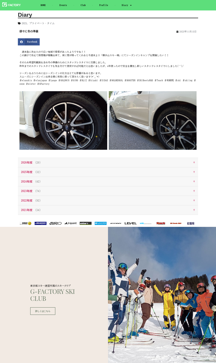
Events (63, 5)
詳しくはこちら (42, 311)
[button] (29, 41)
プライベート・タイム (42, 23)
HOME (43, 5)
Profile (103, 5)
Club (83, 5)
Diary (125, 5)
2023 (24, 23)
